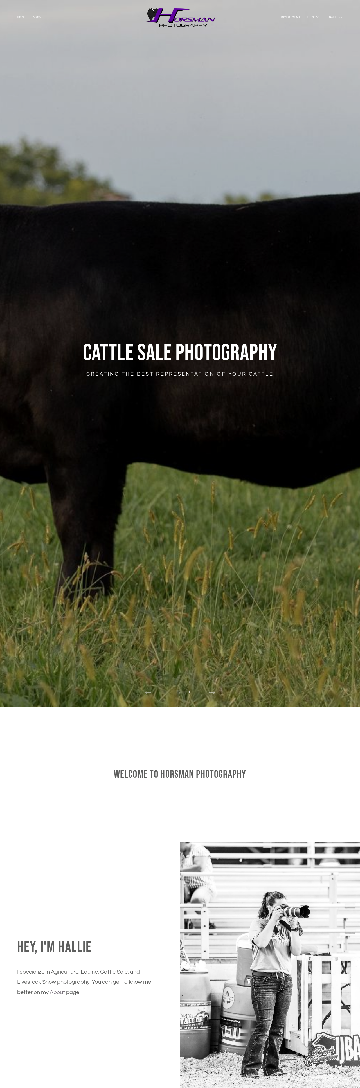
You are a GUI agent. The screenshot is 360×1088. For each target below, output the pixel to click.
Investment (290, 17)
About (38, 17)
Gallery (336, 17)
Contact (314, 17)
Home (21, 17)
